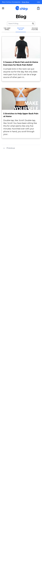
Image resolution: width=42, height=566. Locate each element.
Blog (21, 16)
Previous (11, 148)
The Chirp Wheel (7, 28)
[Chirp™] (21, 8)
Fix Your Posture (35, 28)
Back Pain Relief (20, 28)
